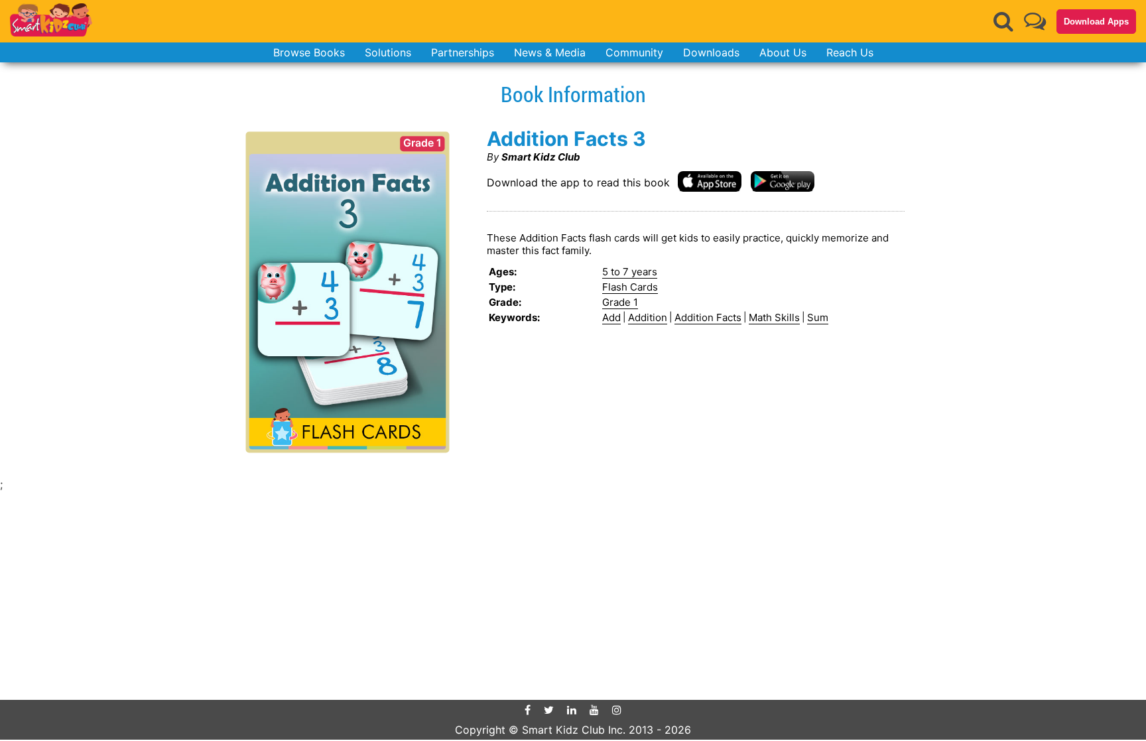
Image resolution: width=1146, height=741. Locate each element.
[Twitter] (549, 709)
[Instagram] (617, 709)
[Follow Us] (1035, 21)
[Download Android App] (782, 181)
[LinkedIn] (572, 709)
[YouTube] (594, 709)
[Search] (1003, 21)
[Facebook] (527, 709)
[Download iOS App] (709, 181)
